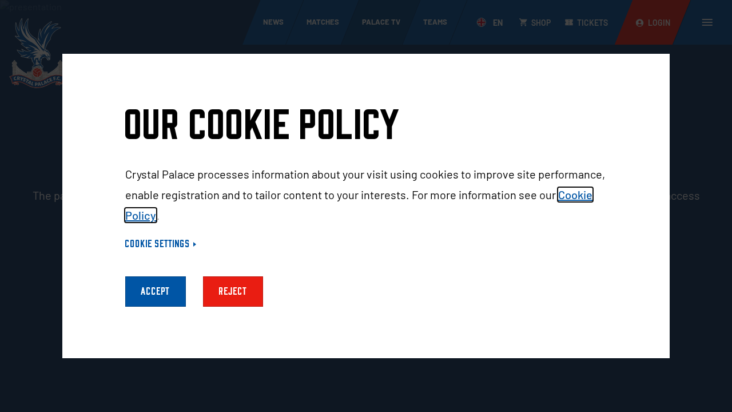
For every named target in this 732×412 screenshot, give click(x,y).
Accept (155, 291)
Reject (233, 291)
